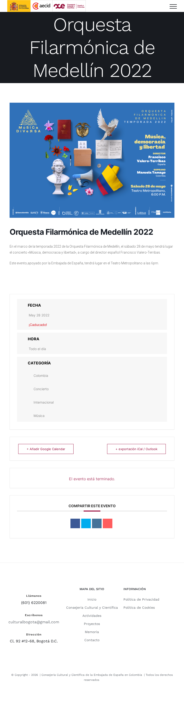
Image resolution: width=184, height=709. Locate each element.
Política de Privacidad (141, 599)
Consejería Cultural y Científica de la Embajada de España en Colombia (91, 675)
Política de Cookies (139, 607)
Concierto (41, 389)
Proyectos (92, 624)
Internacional (44, 402)
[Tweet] (86, 523)
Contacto (91, 640)
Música (39, 416)
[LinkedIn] (97, 523)
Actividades (91, 616)
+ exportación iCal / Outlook (136, 449)
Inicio (91, 599)
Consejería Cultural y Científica (92, 607)
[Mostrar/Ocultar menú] (173, 6)
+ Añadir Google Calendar (46, 449)
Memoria (92, 632)
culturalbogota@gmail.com (33, 622)
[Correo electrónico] (107, 523)
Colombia (41, 375)
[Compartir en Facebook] (75, 523)
